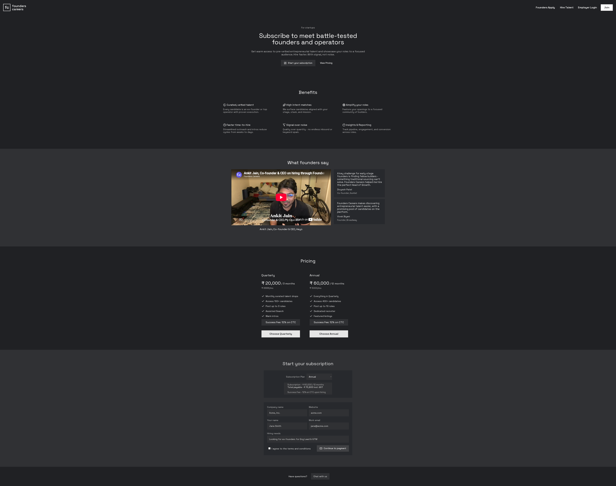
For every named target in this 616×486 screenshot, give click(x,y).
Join (606, 7)
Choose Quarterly (281, 333)
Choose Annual (328, 333)
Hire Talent (566, 7)
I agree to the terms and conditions (291, 448)
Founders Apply (545, 7)
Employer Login (587, 7)
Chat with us (320, 476)
